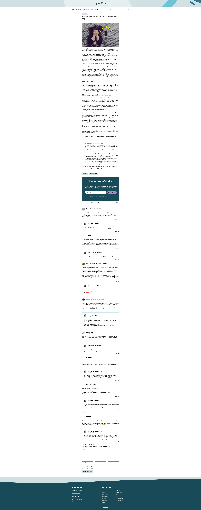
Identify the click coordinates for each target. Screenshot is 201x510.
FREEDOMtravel (90, 357)
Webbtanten (89, 332)
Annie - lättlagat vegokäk (93, 208)
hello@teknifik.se (105, 507)
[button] (94, 2)
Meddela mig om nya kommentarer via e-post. (92, 466)
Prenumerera (111, 192)
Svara (116, 219)
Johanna (88, 416)
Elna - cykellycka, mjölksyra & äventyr (96, 263)
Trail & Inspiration (91, 384)
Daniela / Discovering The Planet (95, 299)
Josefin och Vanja (112, 55)
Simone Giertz (103, 55)
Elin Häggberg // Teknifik (95, 223)
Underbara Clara (90, 55)
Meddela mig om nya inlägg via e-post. (90, 468)
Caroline (88, 235)
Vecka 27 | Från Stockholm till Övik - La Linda (95, 412)
